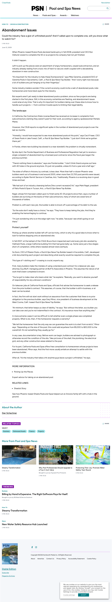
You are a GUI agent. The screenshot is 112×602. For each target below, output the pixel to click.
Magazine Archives (8, 576)
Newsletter (105, 3)
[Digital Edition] (10, 563)
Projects (41, 431)
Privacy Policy (61, 559)
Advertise (40, 559)
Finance (32, 431)
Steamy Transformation (11, 468)
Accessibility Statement (76, 559)
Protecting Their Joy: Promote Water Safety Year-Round (90, 469)
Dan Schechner (9, 413)
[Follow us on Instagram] (36, 547)
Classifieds (6, 3)
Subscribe (5, 573)
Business (6, 431)
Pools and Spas (49, 15)
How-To (5, 24)
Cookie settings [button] (69, 595)
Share (107, 24)
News (35, 15)
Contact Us (50, 559)
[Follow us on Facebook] (32, 547)
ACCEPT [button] (83, 595)
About (33, 559)
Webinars (75, 15)
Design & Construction (19, 24)
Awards (63, 15)
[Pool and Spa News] (56, 8)
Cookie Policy (91, 559)
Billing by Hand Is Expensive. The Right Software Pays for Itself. (35, 494)
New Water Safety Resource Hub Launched (24, 524)
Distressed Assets (19, 431)
